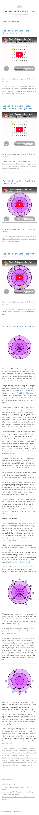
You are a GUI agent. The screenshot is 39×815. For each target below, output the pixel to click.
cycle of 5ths (32, 239)
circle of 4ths (27, 753)
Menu (19, 6)
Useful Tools (10, 765)
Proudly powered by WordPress (11, 811)
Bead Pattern (32, 750)
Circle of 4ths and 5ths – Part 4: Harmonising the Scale (16, 32)
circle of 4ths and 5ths (15, 91)
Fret (9, 758)
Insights (26, 758)
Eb (30, 755)
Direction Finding (24, 755)
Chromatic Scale (7, 753)
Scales (12, 93)
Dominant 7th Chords (8, 785)
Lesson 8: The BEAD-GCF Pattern (21, 393)
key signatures (31, 166)
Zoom (26, 765)
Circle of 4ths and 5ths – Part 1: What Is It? (19, 255)
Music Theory (19, 760)
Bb (26, 750)
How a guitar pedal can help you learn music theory (17, 792)
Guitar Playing (15, 758)
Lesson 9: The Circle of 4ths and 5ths (19, 326)
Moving (12, 760)
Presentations (23, 89)
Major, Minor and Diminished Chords (18, 562)
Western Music (19, 765)
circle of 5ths (26, 91)
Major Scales (6, 168)
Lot (8, 760)
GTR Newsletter (10, 743)
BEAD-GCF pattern (11, 499)
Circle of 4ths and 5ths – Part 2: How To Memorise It (19, 182)
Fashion (4, 758)
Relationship (14, 762)
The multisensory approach (10, 794)
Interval (32, 758)
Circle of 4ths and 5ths (23, 161)
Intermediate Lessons (12, 89)
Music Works (27, 760)
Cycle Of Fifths (6, 241)
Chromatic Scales (17, 753)
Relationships (22, 762)
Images (22, 758)
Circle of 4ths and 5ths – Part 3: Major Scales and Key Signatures (17, 107)
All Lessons (20, 86)
